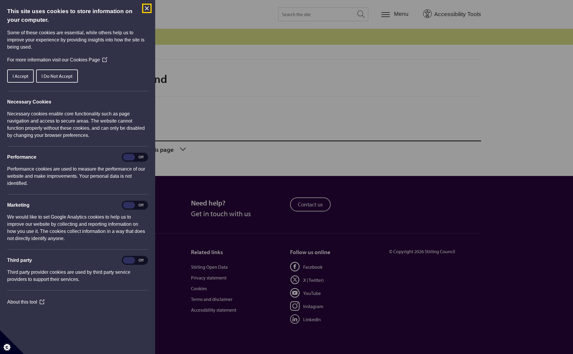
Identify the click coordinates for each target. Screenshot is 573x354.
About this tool (25, 301)
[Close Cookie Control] (146, 8)
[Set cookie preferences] (12, 342)
